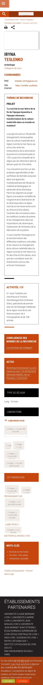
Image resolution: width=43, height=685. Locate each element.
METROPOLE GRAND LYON (17, 535)
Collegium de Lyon (13, 68)
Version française (26, 19)
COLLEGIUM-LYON (11, 19)
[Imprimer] (6, 28)
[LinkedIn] (26, 13)
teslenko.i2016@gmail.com (26, 80)
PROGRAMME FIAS (13, 496)
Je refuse (22, 681)
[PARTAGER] (13, 28)
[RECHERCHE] (5, 14)
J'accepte (8, 681)
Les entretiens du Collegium (19, 347)
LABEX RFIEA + (11, 524)
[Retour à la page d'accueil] (21, 5)
